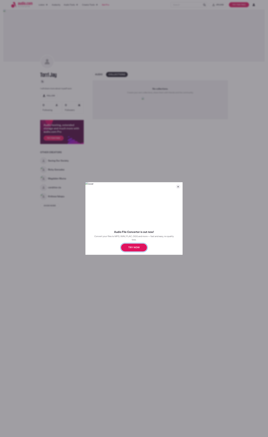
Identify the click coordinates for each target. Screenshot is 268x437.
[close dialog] (178, 186)
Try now (134, 247)
